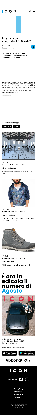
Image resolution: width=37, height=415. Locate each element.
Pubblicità (18, 397)
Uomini (6, 162)
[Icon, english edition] (30, 12)
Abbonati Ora (18, 360)
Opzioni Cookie (18, 394)
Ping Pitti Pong (9, 168)
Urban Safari (8, 261)
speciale (16, 126)
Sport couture (8, 215)
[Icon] (9, 12)
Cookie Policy (18, 392)
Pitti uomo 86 (7, 126)
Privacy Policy (18, 389)
